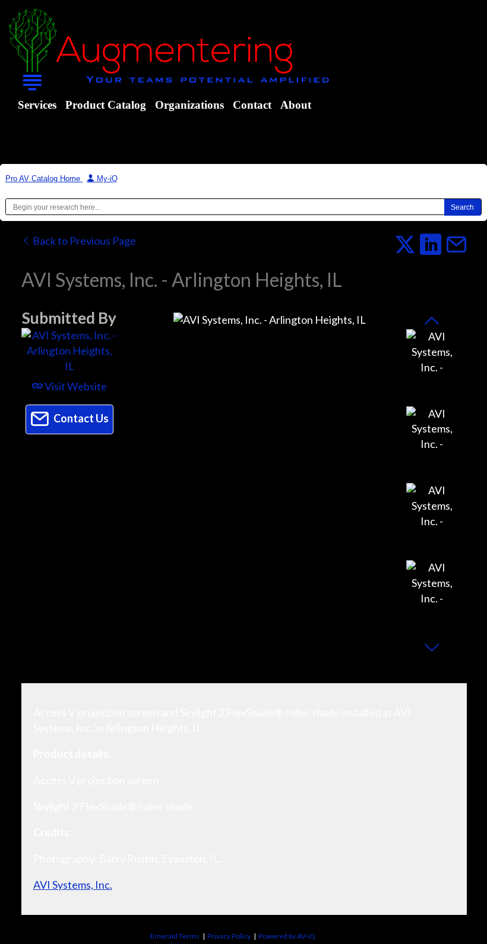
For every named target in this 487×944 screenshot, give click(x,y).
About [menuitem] (295, 105)
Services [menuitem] (37, 105)
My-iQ (106, 178)
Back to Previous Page (83, 240)
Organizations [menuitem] (189, 105)
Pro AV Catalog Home (44, 178)
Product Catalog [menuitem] (105, 105)
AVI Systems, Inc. (72, 884)
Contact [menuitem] (252, 105)
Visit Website (75, 386)
